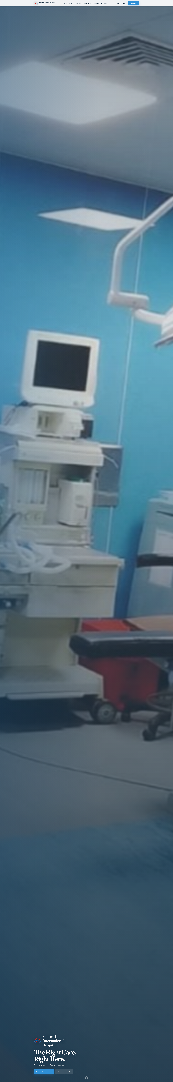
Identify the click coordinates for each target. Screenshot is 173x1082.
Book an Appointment (43, 1072)
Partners (104, 3)
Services (96, 3)
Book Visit (133, 3)
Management (87, 3)
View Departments (64, 1072)
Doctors (78, 3)
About (71, 3)
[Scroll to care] (86, 1078)
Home (65, 3)
